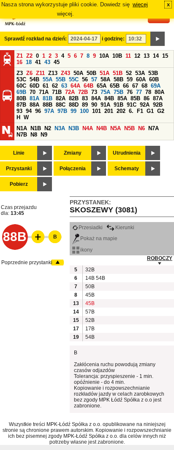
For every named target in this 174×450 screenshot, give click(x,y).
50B (91, 73)
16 (19, 62)
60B (154, 79)
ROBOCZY (159, 258)
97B (62, 111)
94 (29, 111)
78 (148, 92)
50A (78, 73)
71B (57, 92)
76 (130, 92)
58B (118, 79)
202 (121, 111)
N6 (141, 128)
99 (73, 111)
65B (115, 86)
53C (21, 79)
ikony (86, 250)
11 (128, 56)
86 (147, 98)
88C (60, 105)
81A (34, 98)
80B (21, 98)
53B (153, 73)
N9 (44, 134)
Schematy (126, 168)
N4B (101, 128)
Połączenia (73, 168)
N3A (59, 128)
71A (44, 92)
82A (60, 98)
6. (131, 111)
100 (84, 111)
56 (85, 79)
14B (89, 278)
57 (94, 79)
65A (101, 86)
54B (34, 79)
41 (38, 62)
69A (155, 86)
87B (21, 105)
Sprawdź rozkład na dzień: (35, 39)
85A (122, 98)
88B (47, 105)
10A (104, 56)
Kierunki (124, 227)
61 (46, 86)
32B (89, 270)
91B (118, 105)
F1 (140, 111)
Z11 (40, 73)
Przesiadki (91, 227)
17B (89, 329)
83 (85, 98)
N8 (33, 134)
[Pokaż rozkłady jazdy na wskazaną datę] (157, 39)
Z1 (19, 56)
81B (47, 98)
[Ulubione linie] (35, 236)
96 (38, 111)
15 (165, 56)
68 (144, 86)
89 (85, 105)
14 (156, 56)
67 (135, 86)
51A (104, 73)
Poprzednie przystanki (26, 262)
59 (130, 79)
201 (108, 111)
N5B (129, 128)
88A (34, 105)
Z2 (29, 56)
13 (147, 56)
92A (145, 105)
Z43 (65, 73)
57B (89, 312)
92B (158, 105)
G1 (150, 111)
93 (19, 111)
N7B (21, 134)
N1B (35, 128)
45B (89, 295)
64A (75, 86)
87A (158, 98)
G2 (160, 111)
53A (140, 73)
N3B (73, 128)
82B (74, 98)
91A (105, 105)
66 (126, 86)
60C (21, 86)
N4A (87, 128)
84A (96, 98)
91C (131, 105)
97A (49, 111)
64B (88, 86)
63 (64, 86)
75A (105, 92)
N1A (21, 128)
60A (141, 79)
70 (32, 92)
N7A (153, 128)
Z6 (29, 73)
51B (117, 73)
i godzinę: (113, 39)
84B (109, 98)
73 (94, 92)
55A (47, 79)
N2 (47, 128)
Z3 (19, 73)
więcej (140, 4)
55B (60, 79)
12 (137, 56)
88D (74, 105)
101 (96, 111)
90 (94, 105)
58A (105, 79)
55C (74, 79)
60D (34, 86)
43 (47, 62)
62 (55, 86)
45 (57, 62)
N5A (115, 128)
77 (139, 92)
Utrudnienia (127, 153)
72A (70, 92)
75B (118, 92)
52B (89, 320)
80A (159, 92)
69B (21, 92)
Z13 (52, 73)
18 (29, 62)
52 (129, 73)
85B (135, 98)
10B (117, 56)
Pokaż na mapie (98, 238)
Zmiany (73, 153)
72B (83, 92)
